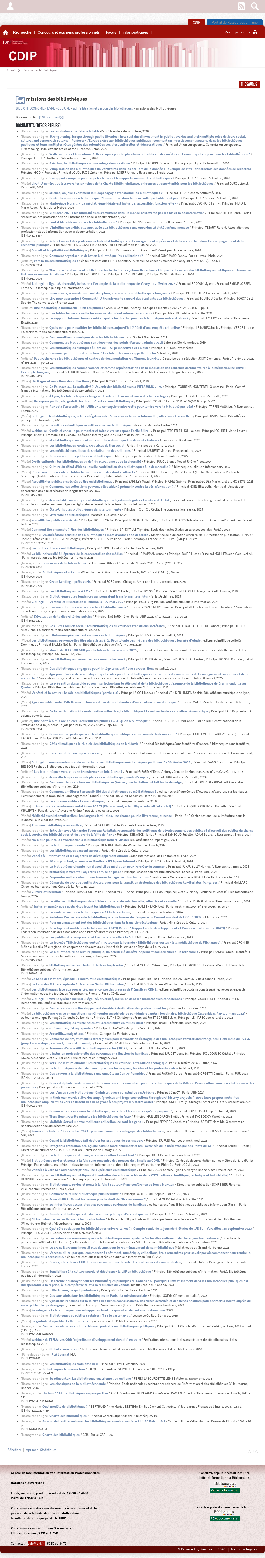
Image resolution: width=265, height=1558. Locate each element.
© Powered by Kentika (195, 1549)
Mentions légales (244, 1549)
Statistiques (48, 1449)
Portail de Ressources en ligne (235, 22)
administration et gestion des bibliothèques (103, 108)
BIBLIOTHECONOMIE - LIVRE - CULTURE (43, 108)
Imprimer (31, 1449)
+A (255, 1451)
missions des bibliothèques (40, 70)
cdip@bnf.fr (36, 1543)
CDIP (196, 22)
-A (249, 1452)
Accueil (11, 70)
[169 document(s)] (51, 117)
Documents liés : (27, 117)
